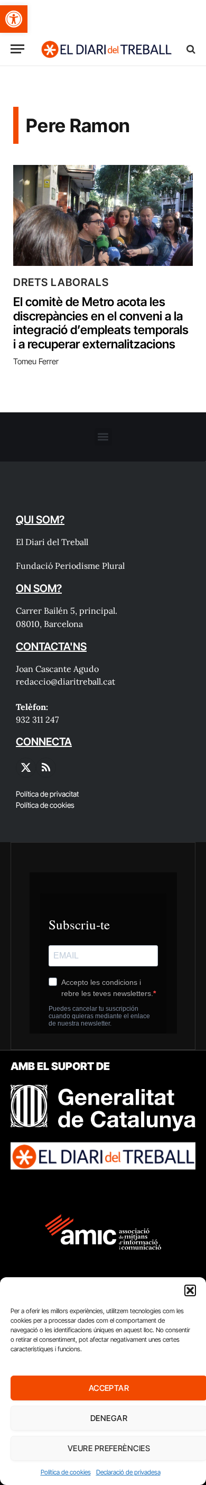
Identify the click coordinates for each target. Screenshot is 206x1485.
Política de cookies (66, 1472)
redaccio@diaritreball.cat (65, 681)
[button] (13, 19)
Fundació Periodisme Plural (70, 565)
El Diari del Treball (52, 542)
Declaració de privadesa (128, 1472)
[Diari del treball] (106, 49)
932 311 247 (37, 719)
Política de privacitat (47, 793)
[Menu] (17, 49)
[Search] (189, 49)
